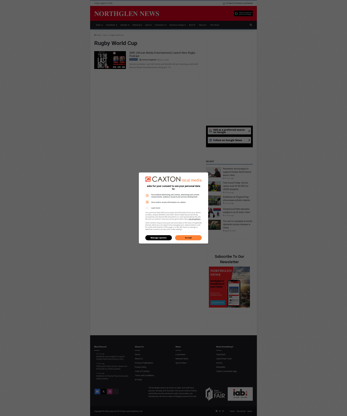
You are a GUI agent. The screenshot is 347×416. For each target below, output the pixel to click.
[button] (173, 208)
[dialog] (173, 208)
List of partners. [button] (195, 219)
